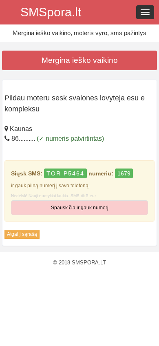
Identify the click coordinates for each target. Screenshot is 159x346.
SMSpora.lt (50, 12)
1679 (123, 173)
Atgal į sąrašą (22, 234)
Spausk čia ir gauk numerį (79, 208)
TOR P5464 (65, 173)
